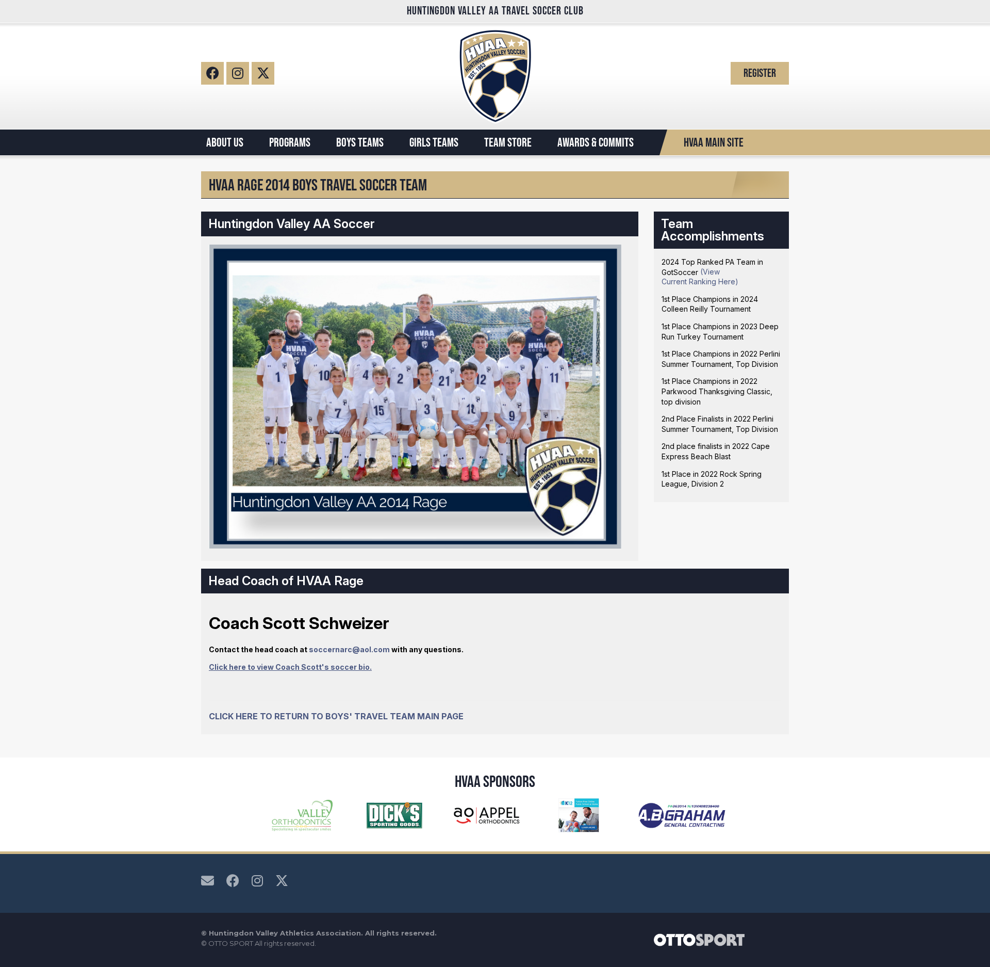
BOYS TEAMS (360, 142)
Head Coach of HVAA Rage (286, 580)
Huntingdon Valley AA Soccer (291, 223)
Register (760, 73)
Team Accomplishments (712, 230)
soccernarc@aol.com (349, 649)
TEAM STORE (508, 142)
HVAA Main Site (714, 142)
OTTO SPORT (230, 943)
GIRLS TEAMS (433, 142)
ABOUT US (224, 142)
